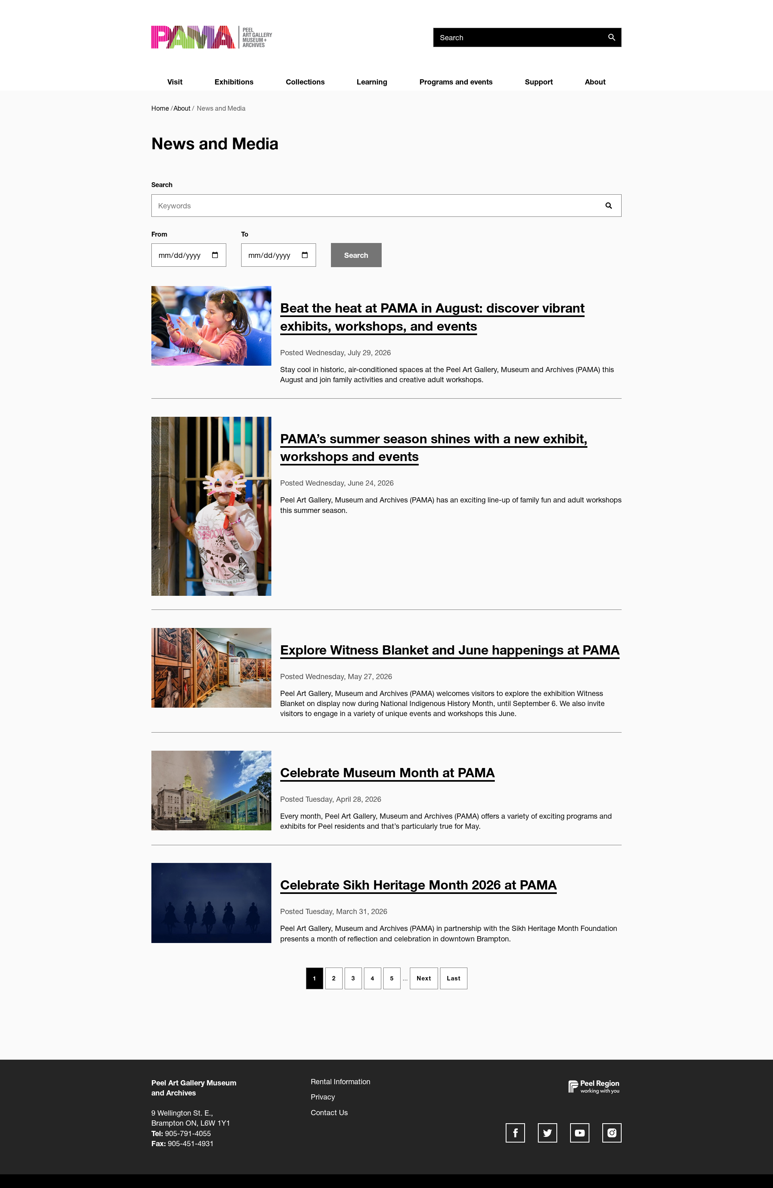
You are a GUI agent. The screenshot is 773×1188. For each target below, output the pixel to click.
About (595, 81)
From (159, 234)
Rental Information (340, 1081)
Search (161, 184)
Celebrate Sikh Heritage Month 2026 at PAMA (418, 884)
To (244, 234)
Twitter (547, 1133)
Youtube (579, 1133)
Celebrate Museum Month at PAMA (387, 772)
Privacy (323, 1096)
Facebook (515, 1133)
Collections (305, 81)
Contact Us (329, 1112)
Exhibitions (234, 81)
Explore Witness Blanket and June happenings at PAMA (450, 649)
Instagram (612, 1133)
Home (160, 108)
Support (539, 81)
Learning (372, 81)
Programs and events (456, 81)
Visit (174, 81)
